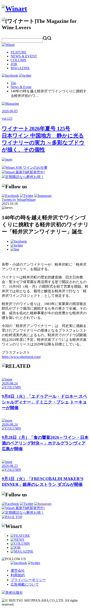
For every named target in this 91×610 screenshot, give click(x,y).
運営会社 (18, 570)
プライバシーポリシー (28, 580)
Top (13, 83)
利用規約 (18, 575)
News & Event (21, 87)
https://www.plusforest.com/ (21, 357)
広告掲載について (25, 584)
